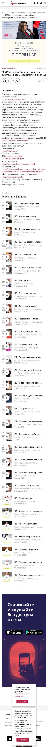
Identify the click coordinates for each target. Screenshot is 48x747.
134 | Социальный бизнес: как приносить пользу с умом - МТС (28, 268)
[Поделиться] (17, 80)
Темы (7, 719)
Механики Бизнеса (18, 13)
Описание (6, 90)
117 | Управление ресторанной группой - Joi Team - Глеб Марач (28, 473)
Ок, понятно (23, 740)
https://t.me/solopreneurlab (13, 177)
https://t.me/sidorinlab (13, 156)
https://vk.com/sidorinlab (14, 159)
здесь (17, 735)
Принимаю (22, 702)
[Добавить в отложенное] (11, 80)
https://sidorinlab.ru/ (10, 151)
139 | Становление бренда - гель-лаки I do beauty (26, 204)
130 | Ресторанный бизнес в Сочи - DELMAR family (27, 320)
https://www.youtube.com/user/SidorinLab (18, 164)
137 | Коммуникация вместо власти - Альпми (27, 230)
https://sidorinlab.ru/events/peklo (15, 141)
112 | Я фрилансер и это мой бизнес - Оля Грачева (27, 537)
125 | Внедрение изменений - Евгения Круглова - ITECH (27, 384)
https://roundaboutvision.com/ (14, 99)
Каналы (5, 13)
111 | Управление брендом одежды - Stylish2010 (26, 550)
